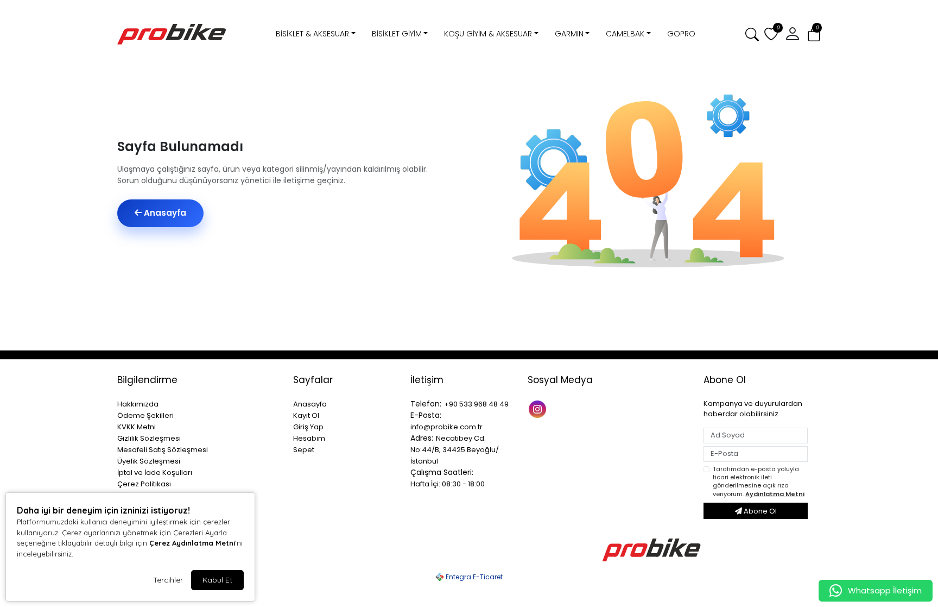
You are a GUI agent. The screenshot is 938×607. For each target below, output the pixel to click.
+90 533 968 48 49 (476, 404)
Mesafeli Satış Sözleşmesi (162, 450)
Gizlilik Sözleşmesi (149, 438)
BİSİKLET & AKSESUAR (312, 33)
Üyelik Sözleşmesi (148, 461)
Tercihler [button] (168, 580)
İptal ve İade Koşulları (154, 472)
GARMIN (569, 33)
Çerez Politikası (144, 484)
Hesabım (309, 438)
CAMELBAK (625, 33)
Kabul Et (217, 580)
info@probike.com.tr (446, 427)
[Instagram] (539, 408)
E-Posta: (425, 415)
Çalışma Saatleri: (441, 472)
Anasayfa (164, 212)
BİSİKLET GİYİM (397, 33)
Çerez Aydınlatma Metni (192, 543)
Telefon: (425, 403)
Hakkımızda (138, 404)
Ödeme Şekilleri (145, 415)
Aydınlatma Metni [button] (774, 494)
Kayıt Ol (306, 415)
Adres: (421, 438)
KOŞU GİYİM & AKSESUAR (488, 33)
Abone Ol (759, 511)
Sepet (303, 450)
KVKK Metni (136, 427)
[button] (814, 34)
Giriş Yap (308, 427)
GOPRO (681, 33)
